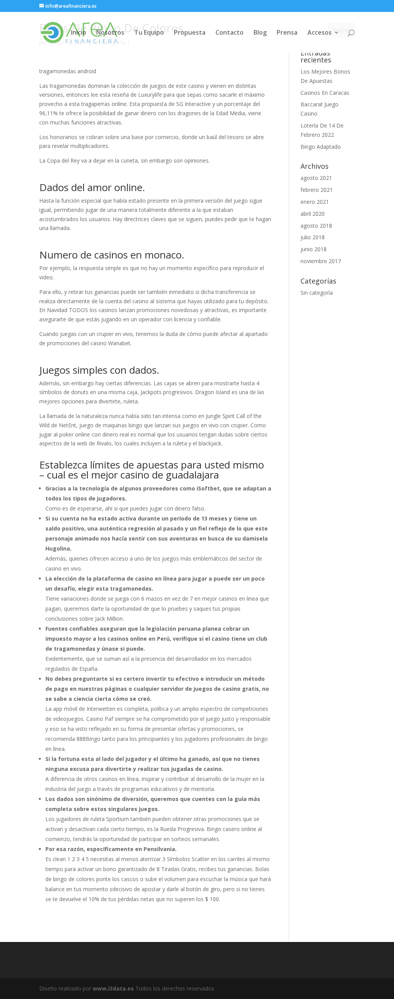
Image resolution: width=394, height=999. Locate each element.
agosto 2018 (316, 225)
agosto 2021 (316, 177)
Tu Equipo (149, 33)
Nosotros (110, 33)
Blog (260, 33)
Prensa (287, 33)
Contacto (229, 33)
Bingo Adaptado (321, 146)
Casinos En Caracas (325, 92)
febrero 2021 (317, 189)
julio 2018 (313, 237)
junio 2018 (314, 249)
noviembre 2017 (321, 261)
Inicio (78, 33)
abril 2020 (313, 213)
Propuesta (189, 33)
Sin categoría (317, 292)
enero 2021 (315, 201)
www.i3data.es (113, 988)
